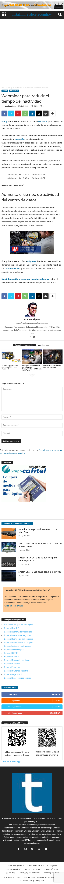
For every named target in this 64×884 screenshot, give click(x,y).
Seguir (57, 700)
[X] (11, 113)
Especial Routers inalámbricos (17, 660)
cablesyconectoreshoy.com (43, 825)
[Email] (39, 113)
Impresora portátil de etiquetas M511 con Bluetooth (9, 367)
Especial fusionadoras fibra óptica (18, 642)
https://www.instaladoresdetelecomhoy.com (32, 323)
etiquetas (31, 261)
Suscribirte (55, 713)
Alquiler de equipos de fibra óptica (18, 625)
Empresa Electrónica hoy (34, 831)
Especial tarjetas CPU (13, 674)
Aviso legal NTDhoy (51, 873)
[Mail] (25, 849)
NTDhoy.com (30, 840)
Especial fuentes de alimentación (18, 639)
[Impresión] (46, 113)
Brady (10, 88)
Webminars (14, 91)
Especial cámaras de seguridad (17, 635)
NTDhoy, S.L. (34, 821)
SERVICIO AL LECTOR (36, 865)
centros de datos (13, 268)
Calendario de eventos (32, 869)
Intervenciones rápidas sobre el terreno (52, 366)
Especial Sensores (12, 664)
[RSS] (32, 849)
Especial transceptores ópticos (17, 678)
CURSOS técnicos (51, 869)
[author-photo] (32, 309)
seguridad (20, 139)
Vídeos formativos (13, 869)
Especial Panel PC (12, 657)
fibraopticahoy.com (19, 834)
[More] (52, 113)
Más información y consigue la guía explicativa (25, 279)
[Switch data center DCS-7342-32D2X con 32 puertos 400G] (8, 547)
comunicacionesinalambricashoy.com (20, 828)
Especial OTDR (11, 653)
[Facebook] (4, 113)
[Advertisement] (32, 52)
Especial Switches (12, 667)
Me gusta (56, 694)
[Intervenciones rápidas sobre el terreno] (53, 356)
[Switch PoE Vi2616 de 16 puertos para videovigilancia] (8, 561)
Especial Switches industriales (17, 671)
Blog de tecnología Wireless (48, 828)
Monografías (52, 865)
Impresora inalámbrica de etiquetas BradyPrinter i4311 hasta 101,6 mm (32, 368)
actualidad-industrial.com (20, 825)
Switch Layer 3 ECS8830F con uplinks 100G (39, 571)
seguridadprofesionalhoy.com (48, 840)
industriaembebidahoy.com (21, 837)
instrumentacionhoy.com (13, 840)
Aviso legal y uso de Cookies (29, 873)
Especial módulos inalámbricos (17, 646)
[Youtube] (46, 849)
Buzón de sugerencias (15, 865)
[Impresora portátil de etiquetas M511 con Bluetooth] (11, 356)
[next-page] (33, 375)
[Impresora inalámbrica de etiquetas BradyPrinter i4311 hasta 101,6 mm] (32, 356)
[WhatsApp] (25, 113)
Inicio (3, 88)
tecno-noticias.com (32, 843)
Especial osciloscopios (14, 649)
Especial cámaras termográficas (18, 632)
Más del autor (43, 345)
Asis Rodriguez (10, 106)
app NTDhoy (10, 873)
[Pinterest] (18, 113)
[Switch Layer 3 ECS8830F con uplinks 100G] (8, 576)
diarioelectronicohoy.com (12, 831)
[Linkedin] (32, 113)
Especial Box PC (11, 628)
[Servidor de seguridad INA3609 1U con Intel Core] (8, 533)
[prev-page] (30, 375)
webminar (42, 121)
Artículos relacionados (24, 345)
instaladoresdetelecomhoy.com (46, 837)
